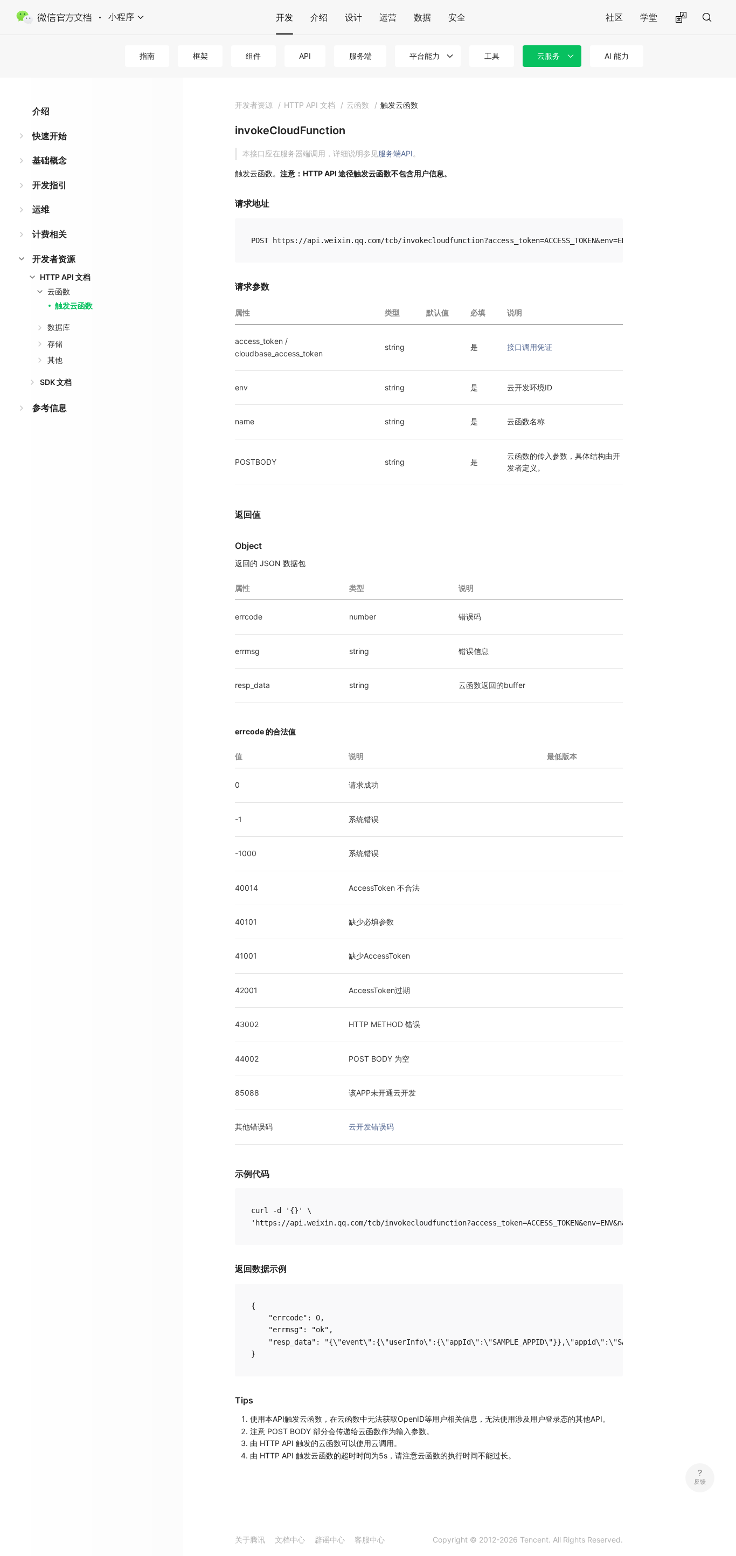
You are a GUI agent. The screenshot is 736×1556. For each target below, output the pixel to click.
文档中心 (290, 1539)
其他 (55, 359)
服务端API (395, 153)
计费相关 (49, 234)
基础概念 (49, 160)
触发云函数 (74, 305)
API (305, 55)
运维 (41, 209)
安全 (457, 17)
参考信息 (49, 407)
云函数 (58, 291)
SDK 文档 (56, 382)
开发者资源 (53, 258)
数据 (422, 17)
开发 (284, 17)
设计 (353, 17)
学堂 (648, 17)
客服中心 (370, 1539)
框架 (200, 55)
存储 (55, 343)
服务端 (360, 55)
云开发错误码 (371, 1126)
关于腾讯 (250, 1539)
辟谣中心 (330, 1539)
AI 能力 (617, 55)
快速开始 (49, 135)
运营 (388, 17)
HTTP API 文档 (65, 276)
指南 (147, 55)
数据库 (58, 327)
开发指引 (49, 185)
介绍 (319, 17)
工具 (491, 55)
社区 (614, 17)
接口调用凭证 (529, 347)
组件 (253, 55)
